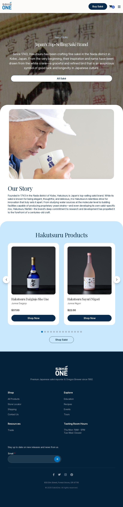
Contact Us (13, 414)
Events (67, 409)
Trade (11, 430)
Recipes (68, 404)
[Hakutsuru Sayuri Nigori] (90, 270)
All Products (14, 399)
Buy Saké (97, 6)
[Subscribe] (57, 459)
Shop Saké (61, 339)
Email (10, 453)
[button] (119, 6)
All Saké (61, 78)
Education (69, 399)
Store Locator (14, 404)
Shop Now (33, 318)
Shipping (12, 409)
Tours (67, 414)
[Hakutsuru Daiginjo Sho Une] (33, 270)
